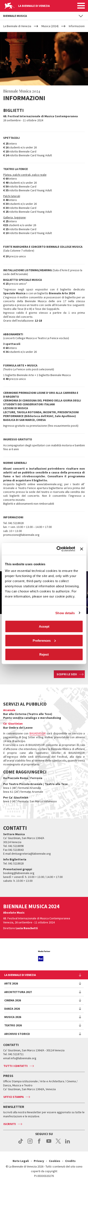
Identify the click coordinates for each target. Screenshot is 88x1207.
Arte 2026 (11, 983)
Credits (70, 1161)
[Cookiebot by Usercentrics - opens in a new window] (57, 549)
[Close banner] (81, 548)
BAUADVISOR (37, 733)
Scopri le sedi (67, 674)
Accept (44, 626)
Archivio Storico (17, 1034)
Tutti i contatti (15, 1066)
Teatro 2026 (13, 1025)
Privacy (39, 1161)
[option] (44, 956)
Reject (44, 654)
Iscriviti (9, 1124)
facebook (39, 1143)
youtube (48, 1143)
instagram (30, 1143)
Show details (65, 613)
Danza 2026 (12, 1009)
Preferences (42, 640)
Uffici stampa (13, 1097)
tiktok (20, 1143)
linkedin (67, 1143)
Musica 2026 (12, 1017)
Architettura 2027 (18, 992)
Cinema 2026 (12, 1000)
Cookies (54, 1161)
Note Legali (21, 1161)
